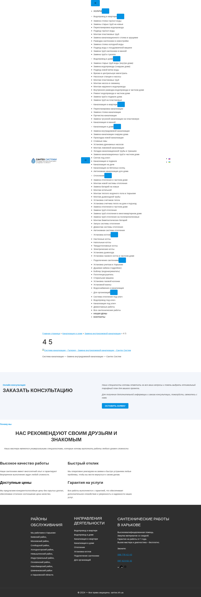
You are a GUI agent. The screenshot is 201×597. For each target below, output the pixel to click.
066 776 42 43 (124, 554)
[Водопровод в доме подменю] (116, 58)
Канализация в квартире (86, 539)
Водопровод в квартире (85, 530)
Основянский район (40, 562)
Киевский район (38, 537)
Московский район (40, 541)
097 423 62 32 (124, 560)
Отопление (79, 547)
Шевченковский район (41, 570)
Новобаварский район (41, 566)
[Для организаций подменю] (114, 292)
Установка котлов (82, 551)
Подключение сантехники (86, 555)
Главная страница (51, 333)
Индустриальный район (42, 558)
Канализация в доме (72, 333)
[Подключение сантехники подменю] (122, 260)
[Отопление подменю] (108, 175)
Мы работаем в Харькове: (43, 532)
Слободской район (40, 545)
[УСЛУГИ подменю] (105, 11)
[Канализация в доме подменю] (117, 126)
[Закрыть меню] (95, 3)
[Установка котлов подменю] (114, 234)
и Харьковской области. (42, 574)
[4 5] (86, 350)
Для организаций (82, 560)
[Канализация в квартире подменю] (121, 104)
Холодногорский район (42, 549)
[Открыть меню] (85, 160)
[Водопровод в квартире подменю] (120, 16)
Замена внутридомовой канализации (103, 333)
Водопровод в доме (84, 534)
